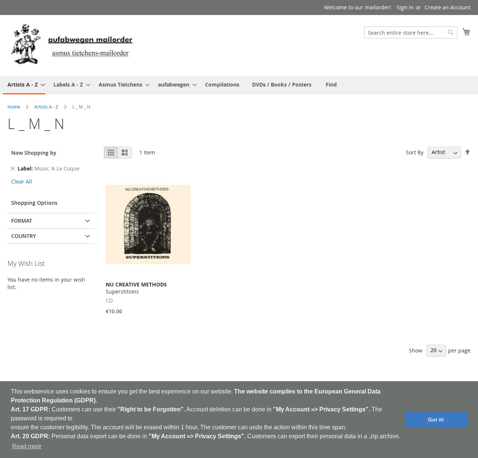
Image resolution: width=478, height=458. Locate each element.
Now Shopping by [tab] (33, 152)
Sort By (414, 152)
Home (13, 107)
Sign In (405, 7)
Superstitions (136, 288)
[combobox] (410, 32)
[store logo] (71, 44)
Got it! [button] (436, 420)
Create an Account (448, 7)
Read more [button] (26, 446)
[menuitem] (24, 85)
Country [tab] (23, 235)
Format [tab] (21, 220)
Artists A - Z (46, 107)
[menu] (239, 85)
